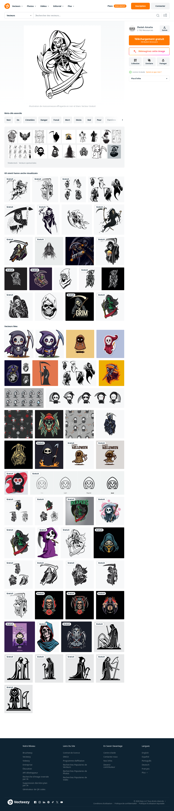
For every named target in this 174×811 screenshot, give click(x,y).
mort (67, 120)
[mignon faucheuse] (47, 542)
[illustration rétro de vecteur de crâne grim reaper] (49, 424)
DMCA (66, 756)
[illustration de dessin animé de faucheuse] (111, 373)
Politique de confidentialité (126, 803)
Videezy (26, 760)
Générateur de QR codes (34, 789)
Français (146, 768)
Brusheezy (27, 752)
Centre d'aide (109, 752)
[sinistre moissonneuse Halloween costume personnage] (19, 637)
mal (89, 120)
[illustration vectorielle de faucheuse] (101, 278)
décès (78, 120)
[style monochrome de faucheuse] (17, 189)
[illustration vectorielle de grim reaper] (110, 251)
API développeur (30, 772)
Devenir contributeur (109, 765)
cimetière (30, 120)
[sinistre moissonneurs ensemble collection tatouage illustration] (18, 574)
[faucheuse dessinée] (48, 219)
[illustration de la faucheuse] (18, 251)
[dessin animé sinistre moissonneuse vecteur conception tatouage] (18, 668)
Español (145, 756)
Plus (70, 6)
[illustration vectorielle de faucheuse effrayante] (19, 219)
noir (9, 120)
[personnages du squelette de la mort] (106, 189)
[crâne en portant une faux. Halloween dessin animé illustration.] (110, 511)
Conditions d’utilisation (102, 803)
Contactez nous (110, 756)
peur (99, 120)
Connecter (160, 6)
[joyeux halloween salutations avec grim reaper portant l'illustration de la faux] (79, 455)
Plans (110, 6)
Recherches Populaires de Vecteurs (75, 765)
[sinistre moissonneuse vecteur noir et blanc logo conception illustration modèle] (65, 278)
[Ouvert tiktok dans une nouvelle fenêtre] (53, 802)
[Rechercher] (158, 15)
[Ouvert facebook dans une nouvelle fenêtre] (35, 802)
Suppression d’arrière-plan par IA (35, 784)
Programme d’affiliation (73, 760)
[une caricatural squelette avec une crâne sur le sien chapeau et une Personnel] (18, 344)
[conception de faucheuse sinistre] (40, 278)
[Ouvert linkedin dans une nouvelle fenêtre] (44, 802)
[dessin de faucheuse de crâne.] (49, 251)
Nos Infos (107, 760)
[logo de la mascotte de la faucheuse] (79, 511)
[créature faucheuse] (109, 219)
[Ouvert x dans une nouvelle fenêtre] (57, 802)
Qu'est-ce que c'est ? (153, 72)
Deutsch (145, 764)
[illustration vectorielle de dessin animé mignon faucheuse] (16, 483)
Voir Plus (114, 151)
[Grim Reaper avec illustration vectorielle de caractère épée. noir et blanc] (18, 306)
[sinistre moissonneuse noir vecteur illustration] (49, 574)
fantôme (111, 120)
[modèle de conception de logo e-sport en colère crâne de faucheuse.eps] (77, 219)
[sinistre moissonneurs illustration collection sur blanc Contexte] (18, 511)
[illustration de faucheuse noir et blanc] (45, 189)
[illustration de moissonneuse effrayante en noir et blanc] (76, 542)
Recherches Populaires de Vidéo (75, 778)
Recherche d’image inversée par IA (36, 777)
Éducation (27, 768)
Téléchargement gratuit (149, 40)
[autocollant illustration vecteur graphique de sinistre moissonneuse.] (110, 344)
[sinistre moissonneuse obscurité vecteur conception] (17, 373)
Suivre (164, 30)
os (18, 120)
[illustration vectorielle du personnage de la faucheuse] (24, 398)
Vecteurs (16, 6)
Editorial (57, 6)
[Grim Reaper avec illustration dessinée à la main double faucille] (76, 637)
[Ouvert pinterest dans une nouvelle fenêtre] (48, 802)
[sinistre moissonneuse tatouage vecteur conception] (49, 605)
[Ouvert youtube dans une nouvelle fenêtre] (62, 802)
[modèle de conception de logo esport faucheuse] (79, 251)
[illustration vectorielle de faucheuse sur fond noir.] (15, 278)
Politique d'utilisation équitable (151, 803)
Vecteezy (27, 756)
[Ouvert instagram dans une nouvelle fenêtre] (40, 802)
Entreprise (27, 764)
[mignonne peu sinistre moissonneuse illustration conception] (49, 455)
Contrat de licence (71, 752)
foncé (56, 120)
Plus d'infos (136, 78)
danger (44, 120)
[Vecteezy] (7, 6)
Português (146, 760)
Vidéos (43, 6)
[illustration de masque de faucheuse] (109, 542)
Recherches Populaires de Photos (75, 772)
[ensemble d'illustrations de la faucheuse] (73, 189)
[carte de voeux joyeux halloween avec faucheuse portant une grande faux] (110, 455)
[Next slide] (120, 120)
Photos (30, 6)
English (145, 752)
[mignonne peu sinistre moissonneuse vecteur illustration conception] (80, 344)
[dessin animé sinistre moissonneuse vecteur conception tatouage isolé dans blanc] (109, 637)
